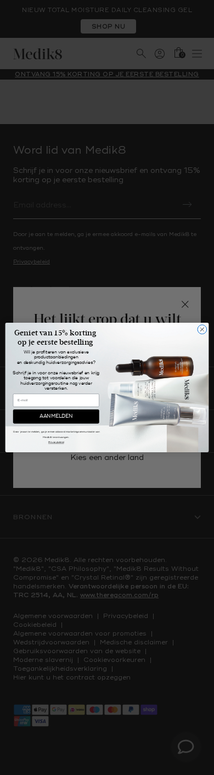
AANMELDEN (56, 416)
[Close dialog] (202, 329)
